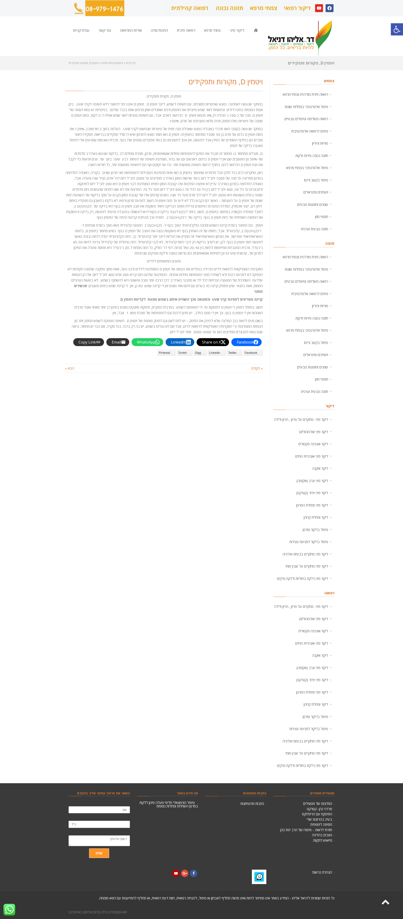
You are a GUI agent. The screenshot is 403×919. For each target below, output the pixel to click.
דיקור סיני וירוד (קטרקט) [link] (312, 492)
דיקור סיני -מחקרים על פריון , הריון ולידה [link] (301, 419)
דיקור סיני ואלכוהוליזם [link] (313, 431)
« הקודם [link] (257, 368)
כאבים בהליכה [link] (322, 835)
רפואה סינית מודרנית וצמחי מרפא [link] (305, 94)
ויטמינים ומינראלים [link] (315, 192)
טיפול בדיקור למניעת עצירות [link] (308, 541)
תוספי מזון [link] (321, 216)
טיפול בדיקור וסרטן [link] (315, 529)
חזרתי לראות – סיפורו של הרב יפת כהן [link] (306, 829)
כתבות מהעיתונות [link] (252, 803)
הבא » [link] (69, 368)
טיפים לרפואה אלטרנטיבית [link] (309, 131)
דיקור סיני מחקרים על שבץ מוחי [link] (306, 566)
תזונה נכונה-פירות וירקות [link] (311, 155)
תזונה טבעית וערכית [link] (314, 229)
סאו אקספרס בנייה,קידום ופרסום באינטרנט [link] (98, 912)
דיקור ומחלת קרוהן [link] (316, 517)
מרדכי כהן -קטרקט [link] (319, 809)
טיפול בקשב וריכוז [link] (316, 180)
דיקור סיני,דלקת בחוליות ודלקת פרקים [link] (302, 578)
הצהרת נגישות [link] (322, 872)
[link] (397, 29)
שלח (99, 853)
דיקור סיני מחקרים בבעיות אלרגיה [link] (305, 554)
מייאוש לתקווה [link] (322, 840)
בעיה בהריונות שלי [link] (319, 819)
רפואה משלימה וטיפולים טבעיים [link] (306, 118)
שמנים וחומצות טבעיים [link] (312, 204)
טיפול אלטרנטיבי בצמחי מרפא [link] (307, 167)
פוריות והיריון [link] (320, 143)
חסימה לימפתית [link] (321, 824)
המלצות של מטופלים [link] (317, 803)
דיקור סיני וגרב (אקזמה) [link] (312, 480)
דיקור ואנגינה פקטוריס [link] (313, 444)
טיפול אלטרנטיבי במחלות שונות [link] (306, 106)
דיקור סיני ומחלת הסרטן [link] (312, 505)
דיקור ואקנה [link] (320, 468)
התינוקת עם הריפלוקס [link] (317, 814)
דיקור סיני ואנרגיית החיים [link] (311, 456)
